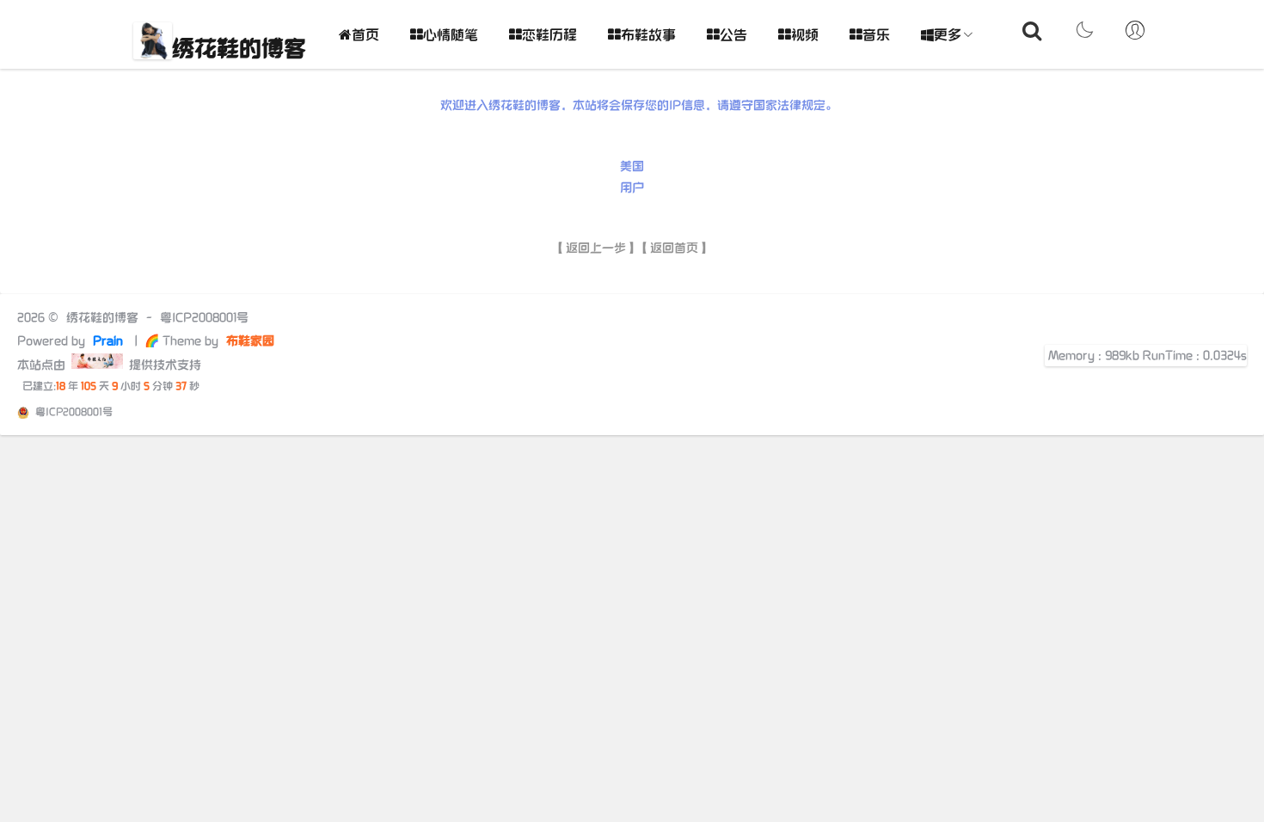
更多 (947, 36)
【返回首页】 (674, 248)
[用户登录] (1135, 34)
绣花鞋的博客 (239, 49)
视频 (805, 36)
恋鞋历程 (549, 36)
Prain (109, 341)
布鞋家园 (248, 341)
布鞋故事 (648, 36)
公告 (733, 36)
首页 (365, 36)
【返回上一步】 (596, 248)
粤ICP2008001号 (204, 317)
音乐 (876, 36)
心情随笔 (450, 36)
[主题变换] (1083, 34)
